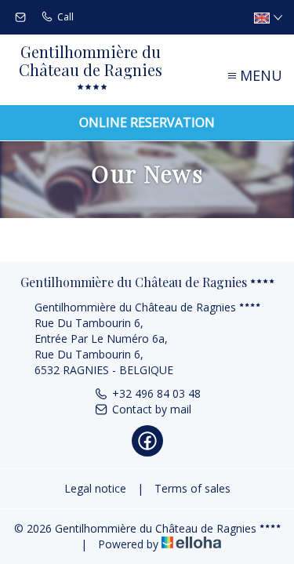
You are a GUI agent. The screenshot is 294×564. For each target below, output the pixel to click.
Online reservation (147, 122)
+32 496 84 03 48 (156, 393)
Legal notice (95, 488)
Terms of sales (192, 488)
